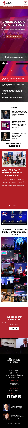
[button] (9, 205)
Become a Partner (14, 390)
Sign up (14, 329)
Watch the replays (14, 36)
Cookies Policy (14, 372)
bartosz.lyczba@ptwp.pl (17, 418)
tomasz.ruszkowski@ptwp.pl (18, 409)
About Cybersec (14, 370)
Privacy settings (14, 377)
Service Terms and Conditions (14, 375)
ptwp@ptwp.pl (14, 383)
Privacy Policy (14, 374)
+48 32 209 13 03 (14, 385)
